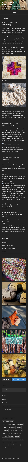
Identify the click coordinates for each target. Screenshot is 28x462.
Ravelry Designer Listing (8, 248)
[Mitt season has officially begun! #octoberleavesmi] (14, 317)
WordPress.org (6, 409)
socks (4, 442)
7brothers (5, 418)
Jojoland (5, 433)
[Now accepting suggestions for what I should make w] (14, 293)
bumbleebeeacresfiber (9, 424)
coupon (19, 427)
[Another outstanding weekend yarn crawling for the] (14, 365)
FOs (20, 430)
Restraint (5, 159)
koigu (10, 433)
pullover (12, 439)
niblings (11, 436)
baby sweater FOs (8, 421)
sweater (5, 445)
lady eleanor (17, 433)
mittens (5, 436)
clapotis (5, 427)
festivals (5, 430)
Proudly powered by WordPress (10, 458)
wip (13, 448)
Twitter (4, 251)
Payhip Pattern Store (8, 245)
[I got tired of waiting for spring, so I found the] (14, 269)
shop (21, 439)
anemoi (12, 418)
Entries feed (5, 403)
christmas (20, 424)
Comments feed (6, 406)
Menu (14, 12)
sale (17, 439)
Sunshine (15, 442)
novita (17, 436)
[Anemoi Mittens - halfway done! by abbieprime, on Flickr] (11, 144)
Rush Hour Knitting (8, 3)
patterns (5, 439)
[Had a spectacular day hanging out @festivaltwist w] (14, 341)
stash (9, 442)
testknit (12, 445)
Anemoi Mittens (8, 125)
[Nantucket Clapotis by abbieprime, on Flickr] (8, 183)
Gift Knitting (6, 25)
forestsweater (13, 430)
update (18, 445)
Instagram (5, 242)
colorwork (12, 427)
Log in (4, 399)
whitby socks (6, 448)
